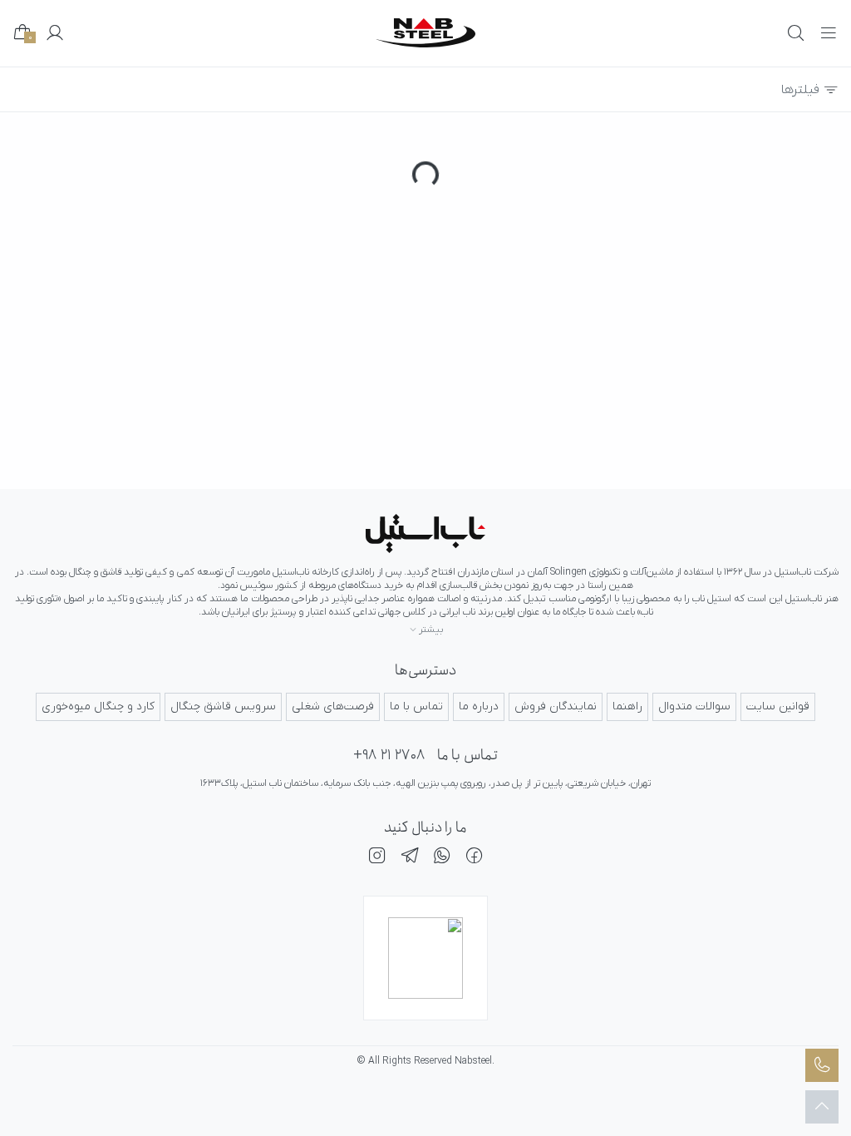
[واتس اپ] (442, 858)
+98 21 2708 (389, 755)
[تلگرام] (410, 858)
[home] (425, 32)
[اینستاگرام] (377, 858)
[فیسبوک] (475, 858)
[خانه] (425, 533)
